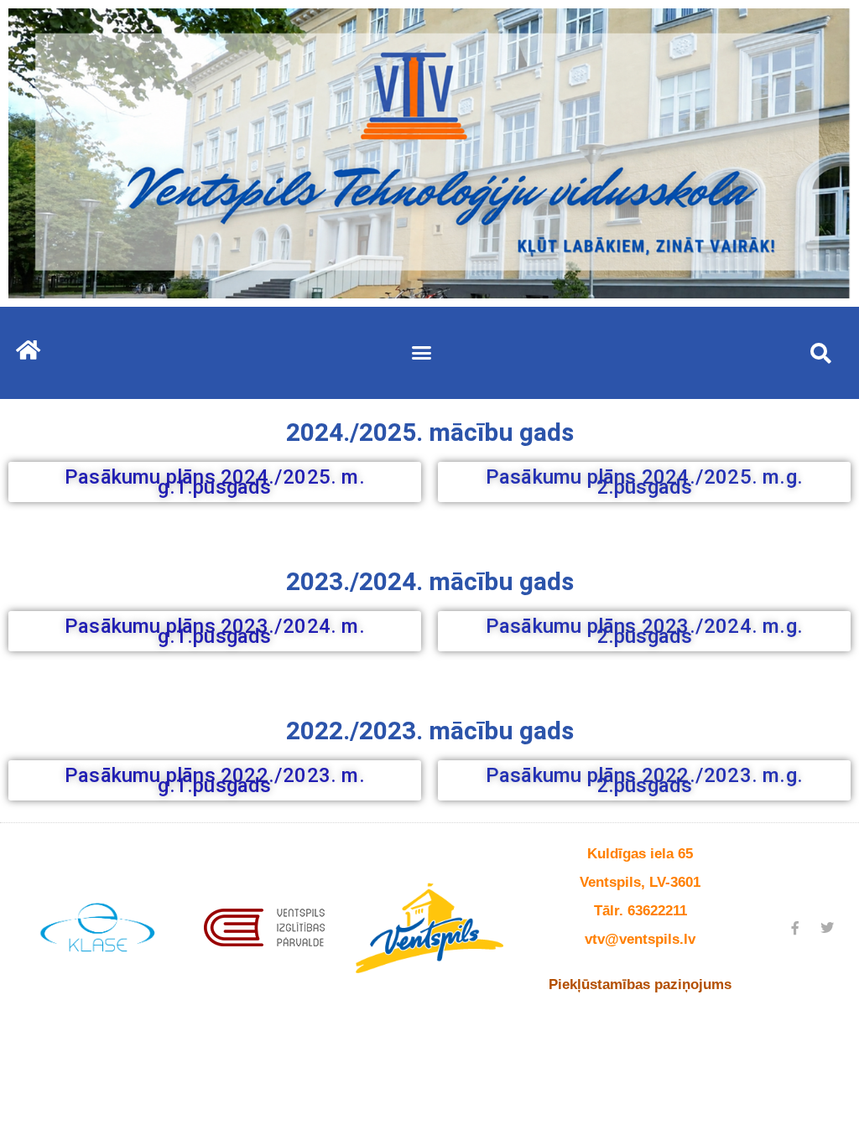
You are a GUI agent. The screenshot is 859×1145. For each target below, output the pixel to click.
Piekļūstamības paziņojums (640, 984)
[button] (422, 353)
